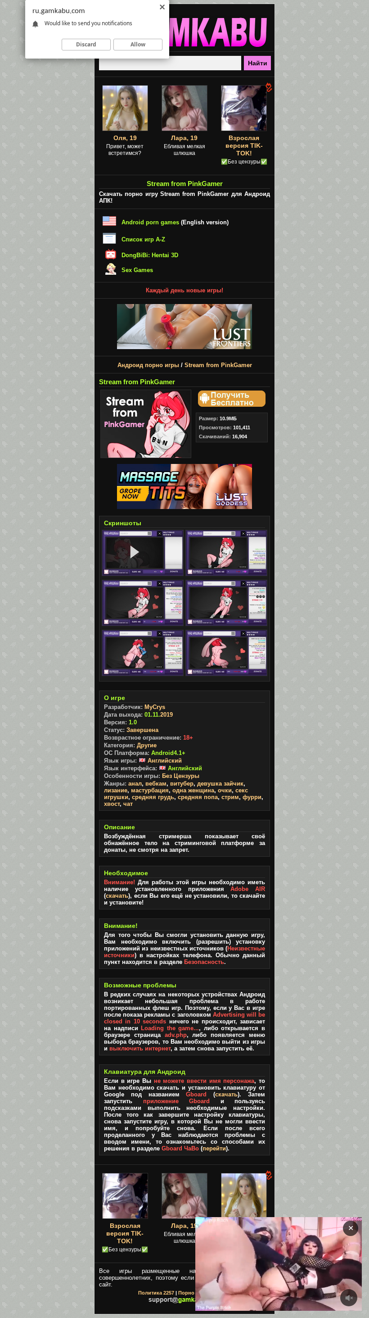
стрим (230, 797)
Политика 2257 (156, 1292)
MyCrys (154, 707)
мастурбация (150, 790)
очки (225, 790)
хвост (112, 803)
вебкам (155, 783)
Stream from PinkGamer (218, 365)
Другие (147, 745)
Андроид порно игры (148, 365)
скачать (117, 895)
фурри (252, 797)
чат (128, 803)
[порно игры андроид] (184, 47)
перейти (214, 1148)
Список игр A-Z (143, 239)
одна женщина (193, 790)
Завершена (142, 730)
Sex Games (137, 270)
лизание (115, 790)
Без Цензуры (180, 776)
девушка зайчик (220, 783)
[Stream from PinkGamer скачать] (230, 404)
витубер (182, 783)
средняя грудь (153, 797)
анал (135, 783)
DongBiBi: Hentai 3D (150, 255)
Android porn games (150, 222)
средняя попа (198, 797)
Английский (164, 760)
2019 (166, 714)
